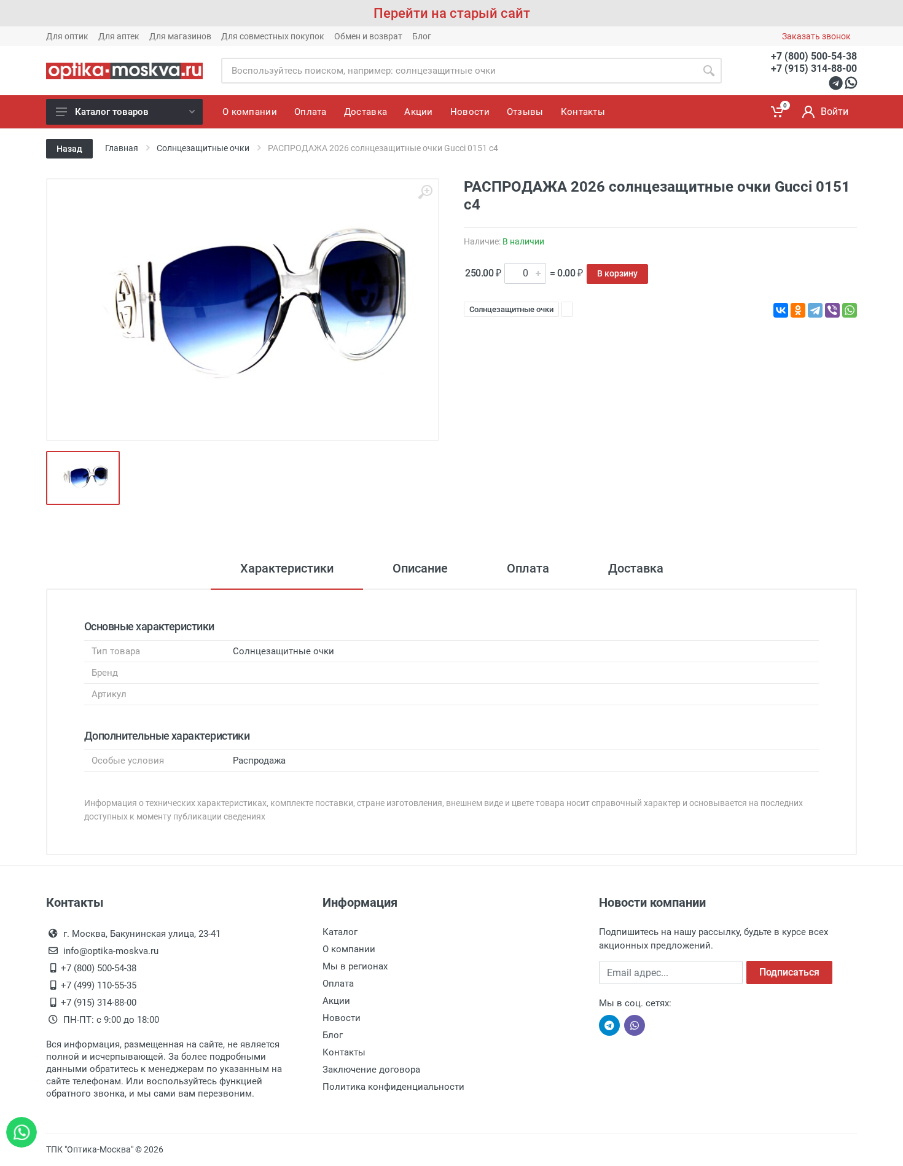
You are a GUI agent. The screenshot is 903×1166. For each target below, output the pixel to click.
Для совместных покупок (272, 36)
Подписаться (789, 972)
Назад (69, 149)
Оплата (528, 568)
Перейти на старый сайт (451, 13)
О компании (348, 949)
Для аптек (118, 36)
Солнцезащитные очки (511, 309)
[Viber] (832, 310)
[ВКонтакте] (780, 310)
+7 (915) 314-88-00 (814, 68)
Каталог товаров (112, 111)
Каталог (340, 931)
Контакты (344, 1052)
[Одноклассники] (798, 310)
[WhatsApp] (849, 310)
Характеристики (287, 568)
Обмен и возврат (368, 36)
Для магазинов (180, 36)
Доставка (635, 568)
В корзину (617, 273)
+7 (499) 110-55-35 (98, 985)
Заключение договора (371, 1069)
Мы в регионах (355, 966)
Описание (420, 568)
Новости (341, 1017)
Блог (421, 36)
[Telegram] (815, 310)
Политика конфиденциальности (393, 1086)
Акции (336, 1000)
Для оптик (67, 36)
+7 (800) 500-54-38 (814, 56)
